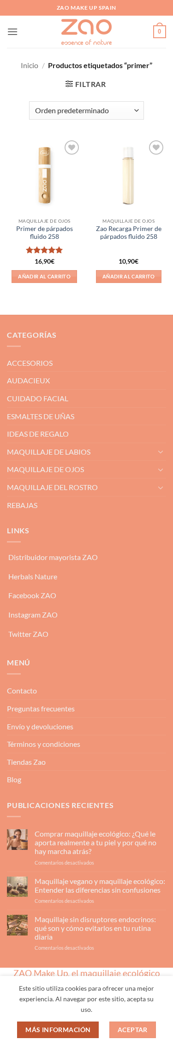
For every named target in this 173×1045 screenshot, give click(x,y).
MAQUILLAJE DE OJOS (45, 469)
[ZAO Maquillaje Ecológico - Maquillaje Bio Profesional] (86, 32)
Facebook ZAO (32, 595)
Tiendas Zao (26, 761)
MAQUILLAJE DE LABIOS (48, 451)
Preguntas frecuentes (41, 708)
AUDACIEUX (28, 380)
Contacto (22, 690)
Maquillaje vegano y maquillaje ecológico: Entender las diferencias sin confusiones (100, 885)
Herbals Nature (32, 576)
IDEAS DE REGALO (38, 433)
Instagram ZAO (33, 614)
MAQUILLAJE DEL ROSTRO (52, 487)
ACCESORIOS (30, 362)
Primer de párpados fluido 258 (44, 233)
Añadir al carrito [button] (44, 276)
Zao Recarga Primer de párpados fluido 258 (128, 233)
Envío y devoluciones (40, 726)
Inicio (29, 65)
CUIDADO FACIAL (37, 398)
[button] (12, 31)
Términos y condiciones (43, 743)
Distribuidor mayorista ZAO (53, 557)
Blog (14, 779)
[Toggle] (160, 451)
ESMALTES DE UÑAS (40, 416)
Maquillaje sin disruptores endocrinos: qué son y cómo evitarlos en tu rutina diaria (95, 928)
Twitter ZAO (28, 633)
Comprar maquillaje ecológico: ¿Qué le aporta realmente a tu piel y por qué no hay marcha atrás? (95, 842)
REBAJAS (22, 505)
